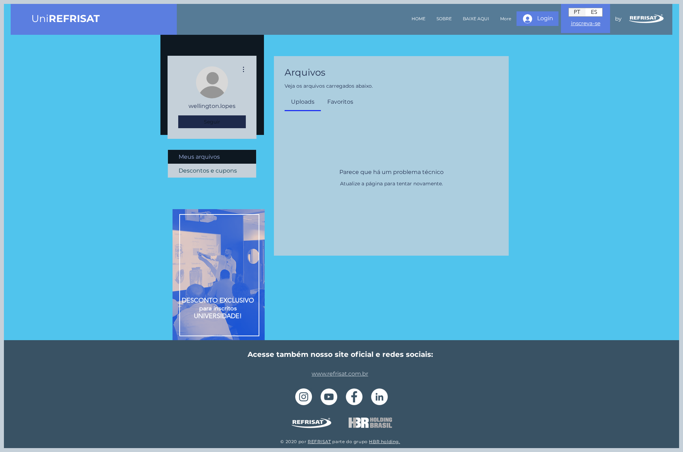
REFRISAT (319, 441)
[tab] (303, 102)
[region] (219, 275)
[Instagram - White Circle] (303, 396)
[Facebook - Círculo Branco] (354, 396)
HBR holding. (384, 441)
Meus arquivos (199, 156)
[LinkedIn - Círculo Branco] (379, 396)
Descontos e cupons (208, 170)
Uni (65, 18)
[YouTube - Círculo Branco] (329, 396)
